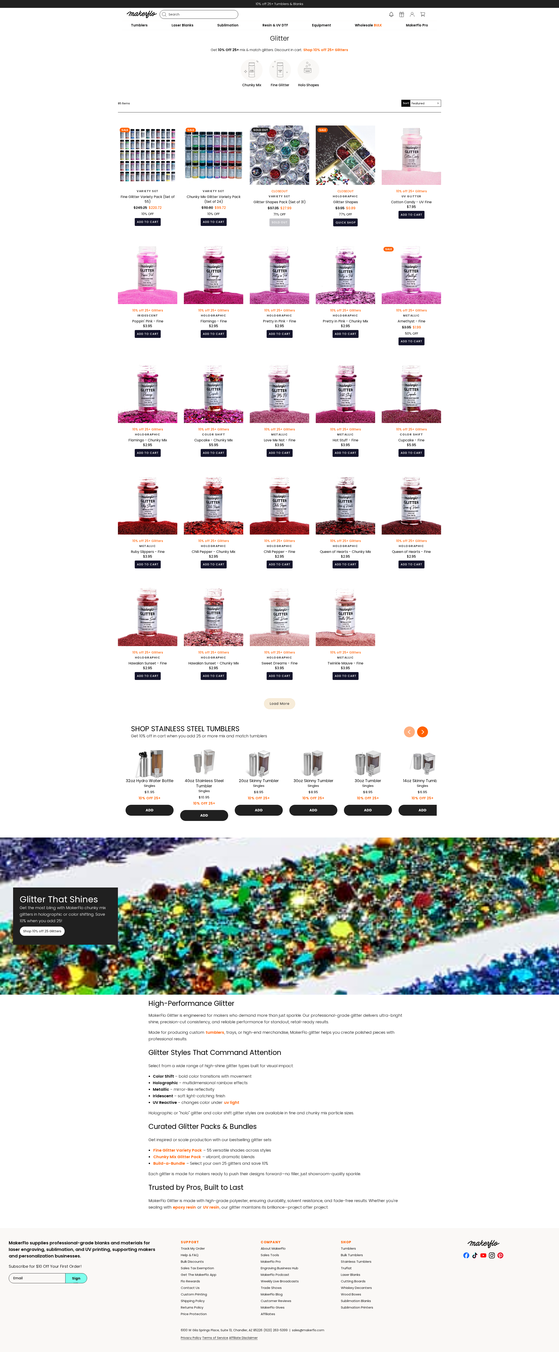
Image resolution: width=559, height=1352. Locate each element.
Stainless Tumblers (356, 1261)
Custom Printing (194, 1294)
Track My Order (193, 1248)
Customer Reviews (276, 1301)
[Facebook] (466, 1255)
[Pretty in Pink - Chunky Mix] (345, 298)
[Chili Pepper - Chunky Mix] (213, 525)
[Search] (164, 14)
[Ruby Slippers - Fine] (147, 525)
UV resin (211, 1207)
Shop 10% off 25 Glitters (42, 931)
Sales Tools (270, 1255)
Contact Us (190, 1287)
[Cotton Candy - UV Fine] (411, 179)
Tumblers (348, 1248)
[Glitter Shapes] (345, 179)
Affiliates (268, 1314)
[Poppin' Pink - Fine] (147, 298)
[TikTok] (475, 1255)
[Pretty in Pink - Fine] (279, 298)
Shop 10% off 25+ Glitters (325, 49)
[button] (391, 14)
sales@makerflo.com (308, 1330)
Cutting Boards (353, 1281)
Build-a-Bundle (169, 1163)
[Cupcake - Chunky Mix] (213, 413)
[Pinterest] (500, 1255)
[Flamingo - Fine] (213, 298)
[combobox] (199, 14)
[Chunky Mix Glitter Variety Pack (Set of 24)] (213, 179)
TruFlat (346, 1268)
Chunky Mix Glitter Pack (177, 1156)
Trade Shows (271, 1287)
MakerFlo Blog (272, 1294)
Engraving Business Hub (279, 1268)
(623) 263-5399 (276, 1330)
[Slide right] (422, 731)
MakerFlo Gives (273, 1307)
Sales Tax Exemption (197, 1268)
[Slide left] (409, 731)
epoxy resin (184, 1207)
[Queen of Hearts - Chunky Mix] (345, 525)
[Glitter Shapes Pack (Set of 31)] (279, 179)
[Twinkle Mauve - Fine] (345, 636)
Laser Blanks (350, 1274)
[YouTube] (483, 1255)
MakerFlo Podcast (275, 1274)
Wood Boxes (351, 1294)
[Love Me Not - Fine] (279, 413)
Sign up (76, 1279)
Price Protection (194, 1314)
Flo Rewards (190, 1281)
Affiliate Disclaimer (243, 1338)
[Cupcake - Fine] (411, 413)
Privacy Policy (191, 1338)
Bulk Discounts (192, 1261)
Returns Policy (192, 1307)
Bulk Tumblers (352, 1255)
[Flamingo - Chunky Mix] (147, 413)
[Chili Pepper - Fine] (279, 525)
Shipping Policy (193, 1301)
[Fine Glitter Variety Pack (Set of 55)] (147, 179)
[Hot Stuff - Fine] (345, 413)
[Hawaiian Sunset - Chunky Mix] (213, 636)
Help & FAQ (189, 1255)
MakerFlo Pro (271, 1261)
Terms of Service (215, 1338)
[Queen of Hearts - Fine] (411, 525)
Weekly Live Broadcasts (280, 1281)
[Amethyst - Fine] (411, 298)
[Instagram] (492, 1255)
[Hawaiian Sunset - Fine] (147, 636)
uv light (231, 1102)
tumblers (215, 1032)
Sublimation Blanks (356, 1301)
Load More (280, 703)
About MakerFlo (273, 1248)
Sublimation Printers (357, 1307)
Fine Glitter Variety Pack (177, 1150)
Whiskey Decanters (356, 1287)
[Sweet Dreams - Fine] (279, 636)
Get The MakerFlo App (198, 1274)
